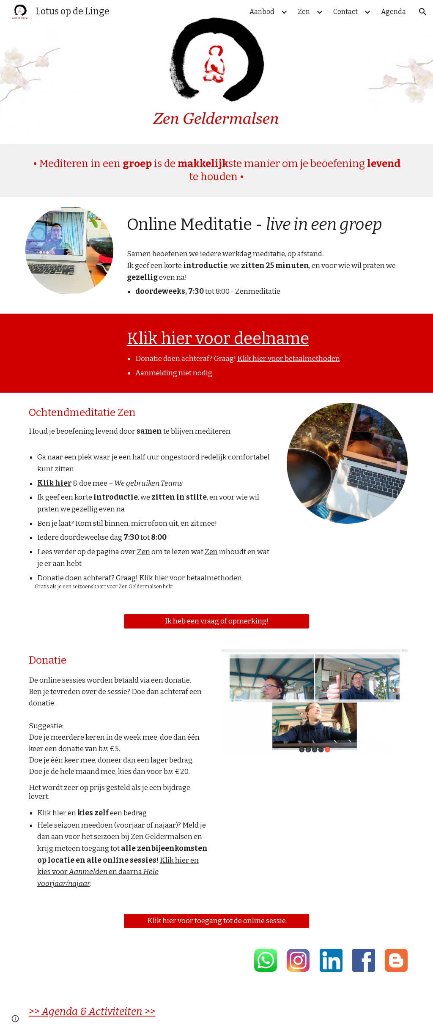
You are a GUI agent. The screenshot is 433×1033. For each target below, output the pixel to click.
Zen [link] (304, 12)
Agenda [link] (393, 12)
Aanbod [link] (261, 12)
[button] (423, 12)
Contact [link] (345, 12)
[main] (216, 170)
